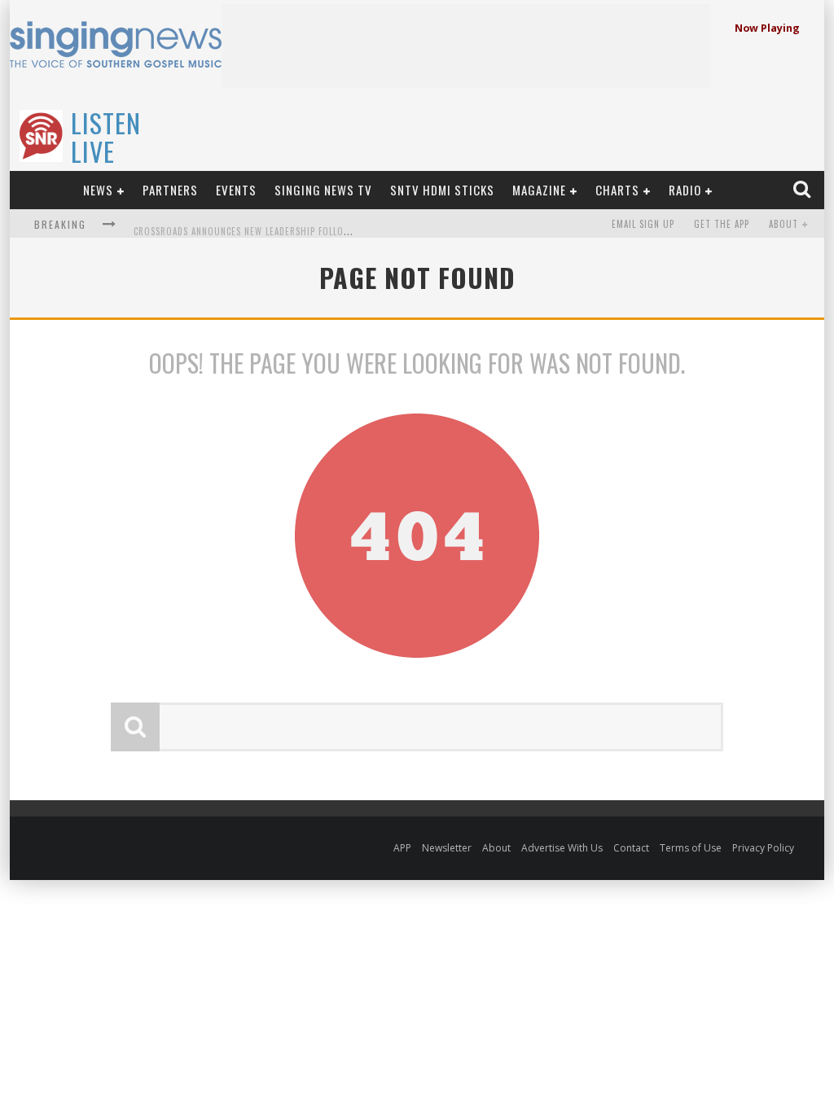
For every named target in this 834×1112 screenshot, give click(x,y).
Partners (170, 190)
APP (402, 848)
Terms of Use (691, 848)
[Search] (803, 189)
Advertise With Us (562, 848)
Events (236, 190)
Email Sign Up (643, 223)
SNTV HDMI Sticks (442, 190)
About (783, 223)
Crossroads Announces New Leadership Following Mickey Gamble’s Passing (309, 225)
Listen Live (106, 136)
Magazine (539, 190)
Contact (631, 848)
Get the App (721, 223)
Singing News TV (323, 190)
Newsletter (447, 848)
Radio (685, 190)
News (98, 190)
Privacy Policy (763, 848)
